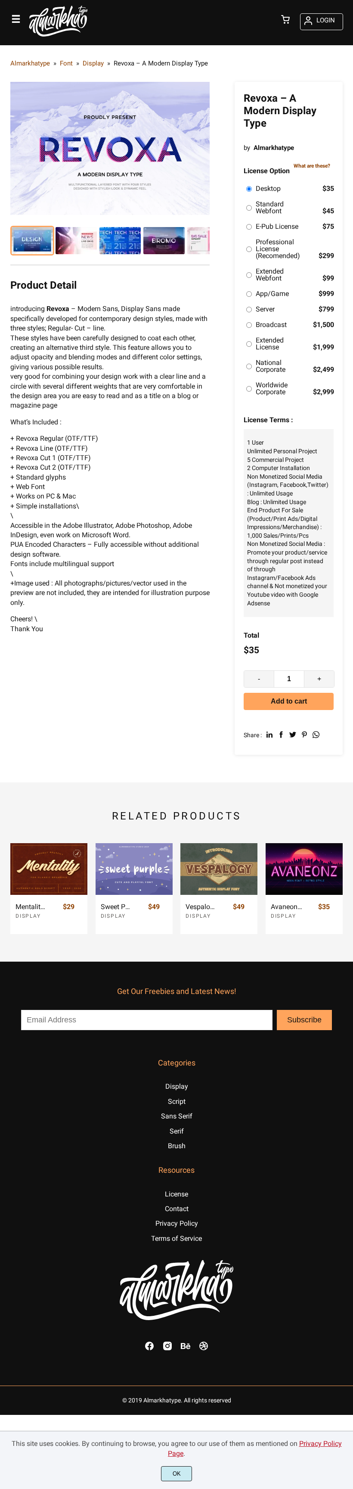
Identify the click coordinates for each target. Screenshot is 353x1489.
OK (177, 1473)
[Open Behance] (185, 1349)
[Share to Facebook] (281, 734)
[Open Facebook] (149, 1349)
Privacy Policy (176, 1223)
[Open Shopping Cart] (285, 20)
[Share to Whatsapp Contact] (316, 734)
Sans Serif (176, 1116)
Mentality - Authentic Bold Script (31, 907)
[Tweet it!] (293, 734)
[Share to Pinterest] (304, 734)
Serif (177, 1131)
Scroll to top (345, 1023)
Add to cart (289, 701)
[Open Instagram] (167, 1349)
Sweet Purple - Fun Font (117, 907)
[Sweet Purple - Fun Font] (134, 868)
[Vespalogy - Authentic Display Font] (218, 868)
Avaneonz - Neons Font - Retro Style (287, 907)
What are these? (312, 166)
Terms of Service (176, 1238)
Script (177, 1101)
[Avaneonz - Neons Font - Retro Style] (304, 868)
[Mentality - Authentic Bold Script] (48, 868)
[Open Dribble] (203, 1349)
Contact (177, 1209)
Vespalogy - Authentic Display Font (201, 907)
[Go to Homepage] (59, 38)
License (176, 1194)
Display (28, 916)
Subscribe (304, 1020)
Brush (177, 1146)
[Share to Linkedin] (269, 734)
